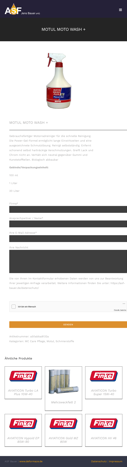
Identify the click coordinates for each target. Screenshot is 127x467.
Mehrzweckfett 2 (63, 402)
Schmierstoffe (65, 341)
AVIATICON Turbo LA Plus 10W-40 (23, 392)
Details (23, 377)
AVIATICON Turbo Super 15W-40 (103, 392)
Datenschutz (99, 461)
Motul (50, 341)
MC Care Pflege (35, 341)
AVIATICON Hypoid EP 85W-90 (23, 440)
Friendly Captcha (120, 310)
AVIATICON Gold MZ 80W (63, 440)
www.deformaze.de (30, 461)
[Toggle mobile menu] (120, 9)
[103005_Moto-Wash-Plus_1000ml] (63, 81)
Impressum (115, 461)
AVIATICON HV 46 (103, 438)
